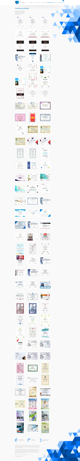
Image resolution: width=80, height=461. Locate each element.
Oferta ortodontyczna (37, 2)
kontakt (21, 439)
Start (28, 2)
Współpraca (31, 2)
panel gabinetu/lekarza (61, 2)
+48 (32, 439)
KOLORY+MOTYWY (43, 2)
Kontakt (55, 2)
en (64, 0)
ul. (46, 440)
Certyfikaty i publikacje (50, 2)
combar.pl (21, 456)
